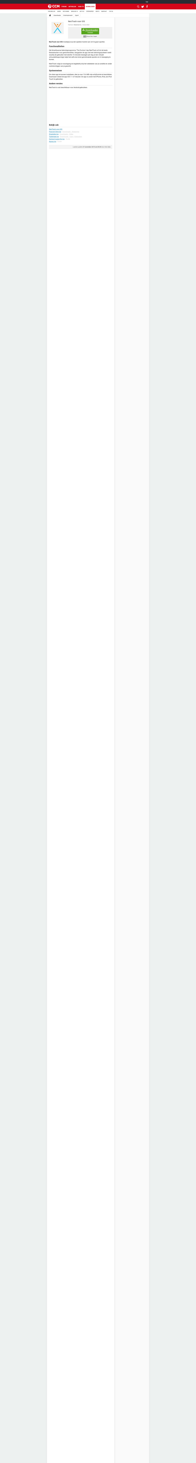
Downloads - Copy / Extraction (71, 137)
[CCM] (54, 6)
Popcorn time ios (55, 132)
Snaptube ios (53, 134)
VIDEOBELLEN (51, 11)
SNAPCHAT (104, 11)
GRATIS (97, 11)
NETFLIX (82, 11)
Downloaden (91, 31)
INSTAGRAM (66, 11)
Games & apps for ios (57, 139)
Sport (77, 15)
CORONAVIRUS (90, 11)
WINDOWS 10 (74, 11)
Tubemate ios (54, 137)
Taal (147, 2)
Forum (64, 6)
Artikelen (72, 6)
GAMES (59, 11)
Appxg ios (52, 141)
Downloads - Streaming (70, 132)
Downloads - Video (66, 134)
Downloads (90, 6)
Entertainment (67, 15)
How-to (81, 6)
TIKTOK (111, 11)
